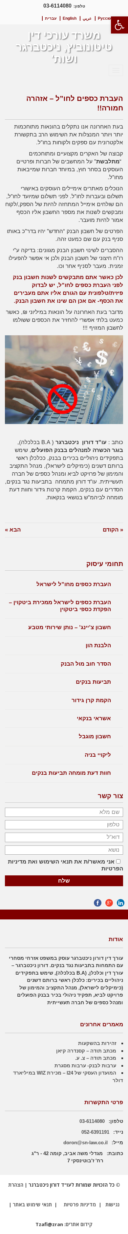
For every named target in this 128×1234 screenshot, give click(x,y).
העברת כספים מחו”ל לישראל (73, 584)
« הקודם (113, 530)
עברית (50, 18)
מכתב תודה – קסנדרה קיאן (86, 1051)
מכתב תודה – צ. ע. (95, 1058)
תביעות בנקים (93, 682)
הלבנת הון (98, 645)
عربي (87, 18)
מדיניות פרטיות (80, 1204)
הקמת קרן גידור (91, 700)
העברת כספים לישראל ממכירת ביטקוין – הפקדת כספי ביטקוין (60, 605)
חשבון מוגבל (95, 736)
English (69, 18)
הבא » (13, 530)
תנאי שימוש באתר (32, 1204)
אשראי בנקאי (94, 718)
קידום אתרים (79, 1224)
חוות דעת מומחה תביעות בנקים (71, 773)
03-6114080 (57, 6)
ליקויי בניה (98, 755)
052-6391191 (96, 1132)
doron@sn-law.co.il (85, 1142)
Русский (106, 18)
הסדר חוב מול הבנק (86, 664)
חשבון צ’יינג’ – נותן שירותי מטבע (69, 627)
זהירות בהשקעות (97, 1043)
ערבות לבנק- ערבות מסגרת (85, 1065)
